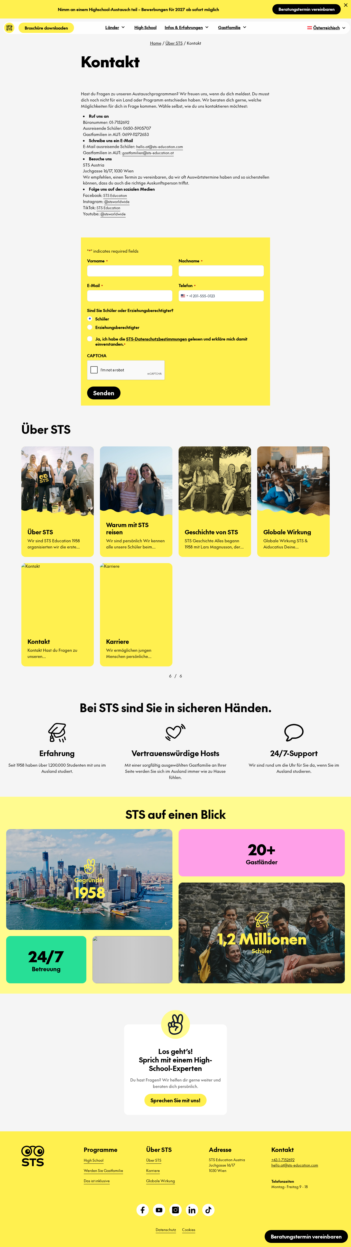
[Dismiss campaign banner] (346, 5)
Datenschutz (166, 1229)
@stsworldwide (117, 201)
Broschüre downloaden (46, 28)
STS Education (115, 195)
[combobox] (184, 295)
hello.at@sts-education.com (159, 146)
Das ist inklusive (97, 1180)
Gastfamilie (229, 27)
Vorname (97, 260)
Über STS (174, 43)
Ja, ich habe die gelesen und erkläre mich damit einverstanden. (171, 341)
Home (155, 43)
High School (145, 27)
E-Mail (95, 285)
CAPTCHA (96, 355)
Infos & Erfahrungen (184, 27)
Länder (112, 27)
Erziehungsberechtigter (117, 327)
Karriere (153, 1170)
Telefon (187, 285)
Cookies (188, 1229)
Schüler (102, 319)
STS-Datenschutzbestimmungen (156, 339)
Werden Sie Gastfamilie (103, 1170)
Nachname (190, 260)
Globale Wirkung (160, 1180)
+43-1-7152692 (282, 1159)
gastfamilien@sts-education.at (148, 152)
